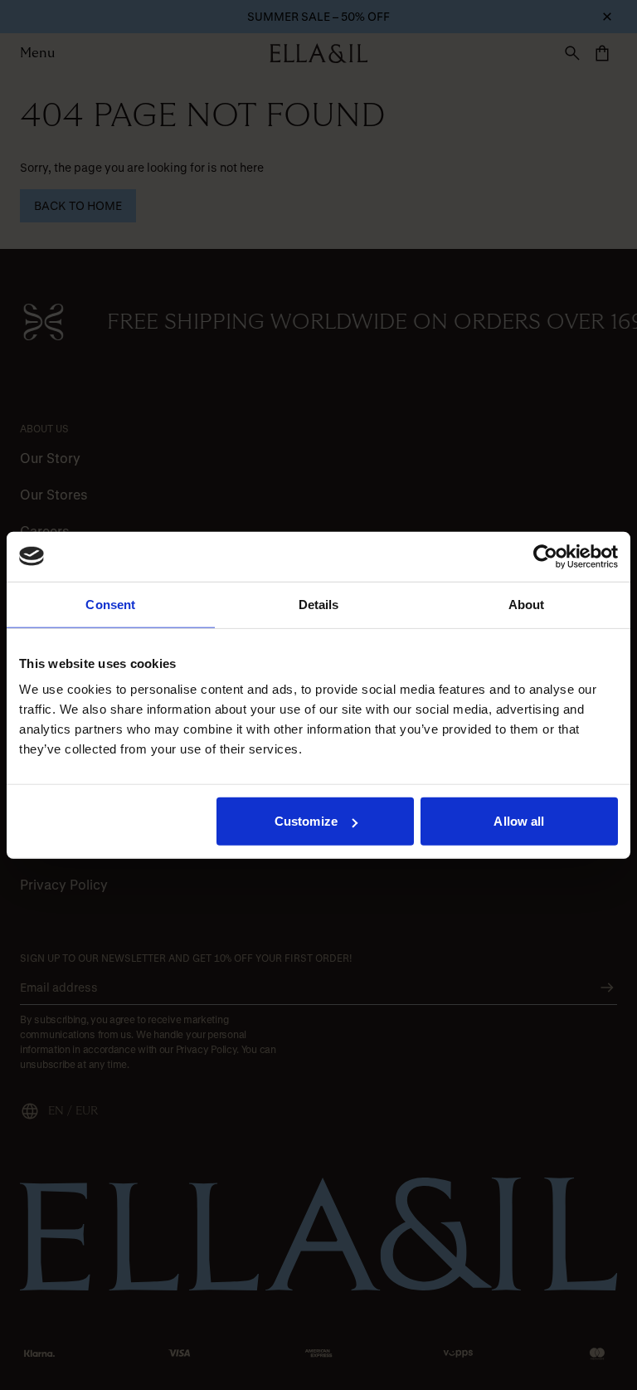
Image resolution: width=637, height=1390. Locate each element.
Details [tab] (319, 604)
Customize (306, 821)
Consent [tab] (110, 604)
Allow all (519, 821)
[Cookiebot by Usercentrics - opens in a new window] (545, 556)
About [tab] (526, 604)
